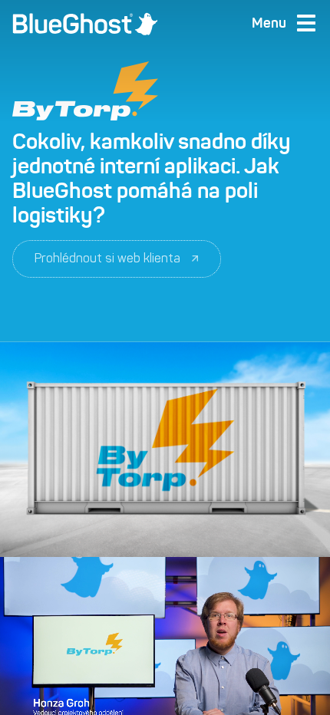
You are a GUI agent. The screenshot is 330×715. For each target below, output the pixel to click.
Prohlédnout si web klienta (107, 258)
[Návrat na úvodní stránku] (85, 23)
